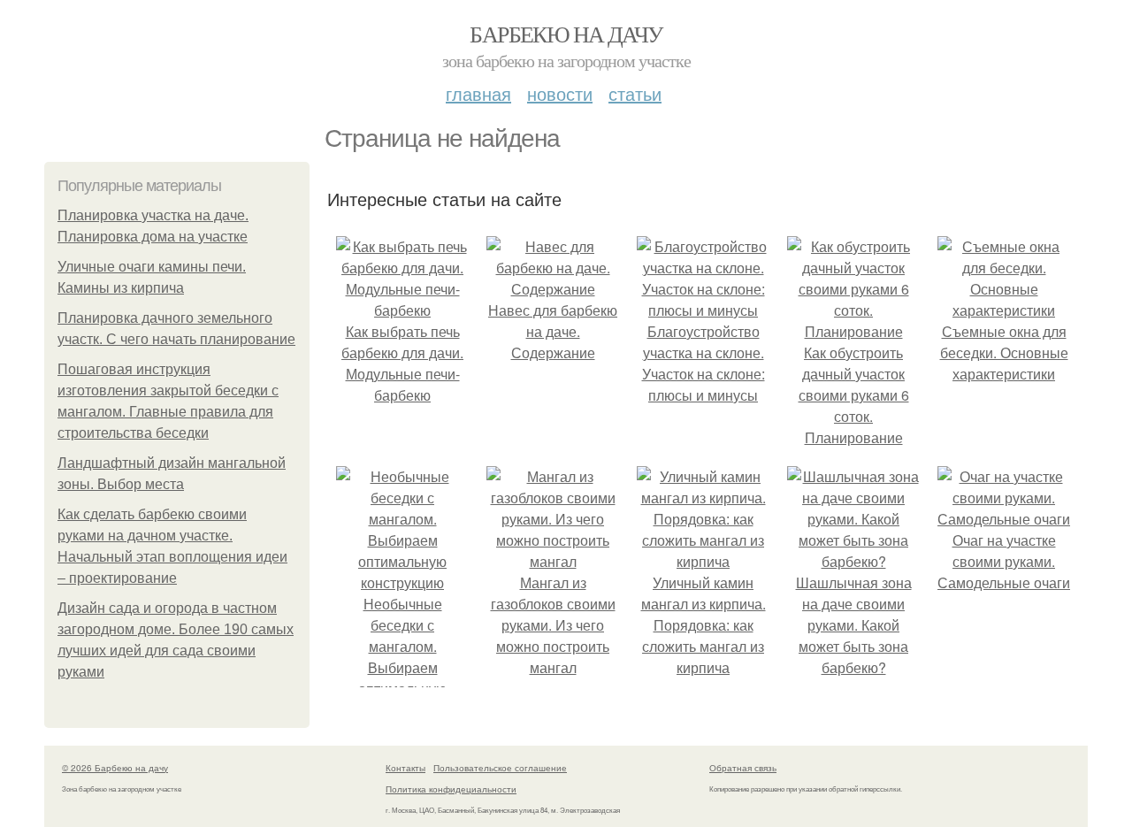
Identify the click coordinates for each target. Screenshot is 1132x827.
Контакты (405, 768)
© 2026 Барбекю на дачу (115, 768)
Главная (478, 93)
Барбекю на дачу (566, 34)
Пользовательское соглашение (500, 768)
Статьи (635, 93)
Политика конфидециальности (451, 789)
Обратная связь (742, 768)
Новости (560, 93)
